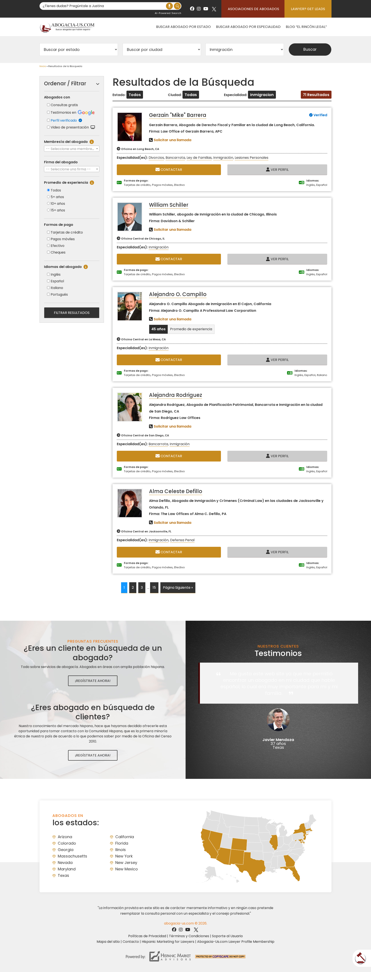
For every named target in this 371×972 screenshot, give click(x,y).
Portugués (59, 294)
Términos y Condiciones (189, 936)
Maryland (67, 869)
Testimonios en (64, 112)
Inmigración (223, 157)
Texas (63, 875)
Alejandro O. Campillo (178, 294)
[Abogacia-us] (67, 26)
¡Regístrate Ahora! (93, 680)
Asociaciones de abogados (253, 8)
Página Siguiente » (178, 587)
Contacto (131, 941)
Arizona (65, 836)
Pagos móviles (63, 239)
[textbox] (71, 149)
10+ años (58, 203)
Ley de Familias (199, 157)
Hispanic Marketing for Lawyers (168, 941)
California (124, 836)
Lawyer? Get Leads (308, 8)
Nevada (65, 862)
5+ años (57, 196)
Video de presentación (71, 127)
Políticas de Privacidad (147, 936)
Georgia (65, 849)
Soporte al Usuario (227, 936)
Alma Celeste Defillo (175, 491)
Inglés (56, 274)
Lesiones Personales (251, 157)
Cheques (58, 252)
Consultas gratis (64, 104)
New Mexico (126, 869)
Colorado (67, 843)
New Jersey (126, 862)
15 (154, 587)
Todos (56, 190)
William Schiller (168, 204)
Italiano (57, 287)
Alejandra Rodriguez (175, 395)
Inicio (43, 66)
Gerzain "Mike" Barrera (177, 115)
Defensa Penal (182, 540)
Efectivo (57, 245)
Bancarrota (175, 157)
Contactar (171, 169)
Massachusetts (72, 856)
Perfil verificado (65, 120)
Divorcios (156, 157)
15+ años (58, 210)
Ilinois (120, 849)
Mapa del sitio (108, 941)
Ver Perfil (279, 169)
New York (124, 856)
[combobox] (71, 149)
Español (57, 281)
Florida (121, 843)
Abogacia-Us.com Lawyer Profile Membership (235, 941)
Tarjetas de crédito (67, 232)
